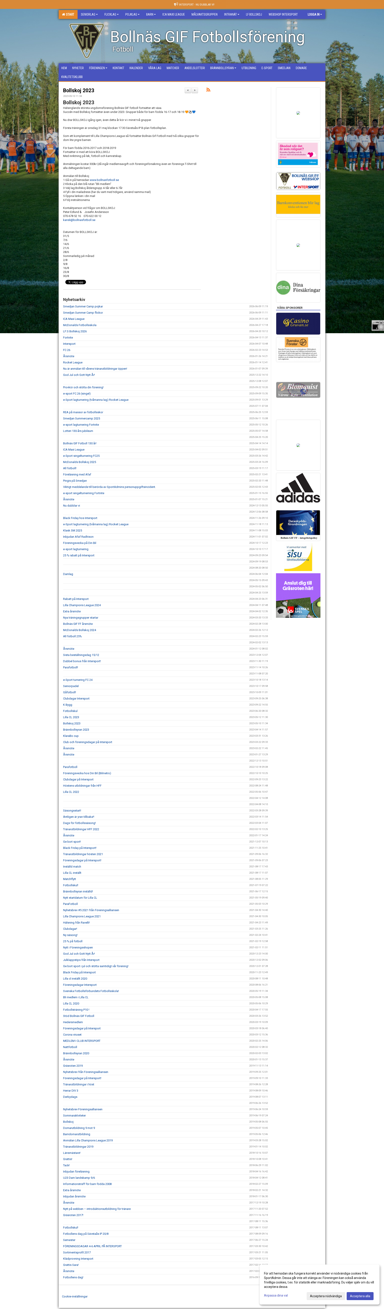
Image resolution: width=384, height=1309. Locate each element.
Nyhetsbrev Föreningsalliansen (82, 1109)
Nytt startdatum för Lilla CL (80, 897)
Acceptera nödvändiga (326, 1296)
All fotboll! (69, 468)
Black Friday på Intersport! (79, 848)
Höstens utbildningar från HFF (82, 785)
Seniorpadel (71, 686)
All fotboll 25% (72, 636)
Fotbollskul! (70, 885)
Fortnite (68, 337)
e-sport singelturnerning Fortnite (83, 493)
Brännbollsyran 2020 (76, 1053)
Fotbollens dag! (73, 1277)
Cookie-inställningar (75, 1296)
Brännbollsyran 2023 (76, 729)
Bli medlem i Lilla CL (75, 997)
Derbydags (70, 1097)
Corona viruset (72, 1034)
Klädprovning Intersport (78, 1258)
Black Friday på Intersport (79, 972)
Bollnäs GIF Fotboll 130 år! (79, 443)
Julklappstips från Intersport (81, 960)
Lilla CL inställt (72, 872)
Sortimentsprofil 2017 (77, 1252)
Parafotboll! (70, 667)
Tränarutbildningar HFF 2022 (81, 829)
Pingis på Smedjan (75, 480)
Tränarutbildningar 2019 (78, 1146)
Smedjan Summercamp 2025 (81, 418)
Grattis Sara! (71, 1265)
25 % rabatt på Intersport (78, 555)
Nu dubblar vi (71, 505)
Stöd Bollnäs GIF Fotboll (78, 1016)
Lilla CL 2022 (71, 792)
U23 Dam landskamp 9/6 (79, 1177)
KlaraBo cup (71, 736)
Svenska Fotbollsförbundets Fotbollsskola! (91, 991)
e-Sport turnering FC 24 (78, 680)
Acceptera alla (360, 1296)
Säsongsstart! (72, 810)
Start (69, 14)
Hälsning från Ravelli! (76, 922)
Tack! (66, 1165)
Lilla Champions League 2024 (82, 605)
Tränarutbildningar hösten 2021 (83, 854)
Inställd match (72, 866)
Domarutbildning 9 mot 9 (79, 1128)
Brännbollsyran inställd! (78, 891)
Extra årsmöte (72, 611)
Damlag (68, 574)
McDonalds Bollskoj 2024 (79, 630)
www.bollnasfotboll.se (104, 180)
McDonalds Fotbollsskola (79, 325)
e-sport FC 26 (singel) (77, 393)
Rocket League (72, 362)
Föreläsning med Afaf (77, 474)
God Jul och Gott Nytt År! (79, 375)
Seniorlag (88, 14)
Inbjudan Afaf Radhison (78, 536)
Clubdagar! (70, 928)
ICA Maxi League (73, 319)
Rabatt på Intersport (76, 599)
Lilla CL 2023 (71, 717)
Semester (69, 1240)
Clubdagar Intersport (76, 698)
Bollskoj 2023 (78, 91)
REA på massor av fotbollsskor (83, 412)
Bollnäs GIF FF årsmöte (78, 623)
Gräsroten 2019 (73, 1065)
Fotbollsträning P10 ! (76, 1009)
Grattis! (67, 1159)
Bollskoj (68, 1121)
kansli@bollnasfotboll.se (79, 220)
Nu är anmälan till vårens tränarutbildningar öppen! (95, 368)
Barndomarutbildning (76, 1134)
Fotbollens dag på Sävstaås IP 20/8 (85, 1233)
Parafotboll (70, 767)
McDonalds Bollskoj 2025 (79, 462)
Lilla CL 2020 (71, 1003)
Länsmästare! (71, 1153)
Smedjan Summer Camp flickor (83, 312)
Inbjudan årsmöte (74, 1196)
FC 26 (66, 350)
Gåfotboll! (69, 692)
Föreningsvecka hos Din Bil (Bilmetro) (87, 773)
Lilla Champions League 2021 (82, 916)
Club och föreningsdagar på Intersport (87, 742)
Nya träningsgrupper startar (80, 617)
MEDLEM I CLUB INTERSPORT (81, 1040)
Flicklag (110, 14)
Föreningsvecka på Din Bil (79, 543)
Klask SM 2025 (72, 530)
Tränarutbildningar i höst (78, 1084)
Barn (149, 14)
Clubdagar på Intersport (78, 779)
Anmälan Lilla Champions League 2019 (88, 1140)
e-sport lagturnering (75, 549)
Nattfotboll (70, 1047)
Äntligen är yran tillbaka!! (78, 816)
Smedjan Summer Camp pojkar (83, 306)
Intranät (230, 14)
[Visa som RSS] (208, 90)
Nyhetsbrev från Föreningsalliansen (85, 1072)
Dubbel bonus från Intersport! (82, 661)
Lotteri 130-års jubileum (78, 431)
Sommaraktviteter (74, 1115)
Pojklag (131, 14)
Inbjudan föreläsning (76, 1171)
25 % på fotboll (72, 941)
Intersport (69, 343)
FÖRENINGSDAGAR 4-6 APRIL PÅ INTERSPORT (92, 1246)
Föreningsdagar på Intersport (82, 1028)
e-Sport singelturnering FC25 (81, 455)
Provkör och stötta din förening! (83, 387)
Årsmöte (68, 356)
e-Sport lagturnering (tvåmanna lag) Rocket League (95, 399)
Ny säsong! (70, 935)
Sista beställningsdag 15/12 (81, 655)
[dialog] (320, 1285)
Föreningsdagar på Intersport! (82, 860)
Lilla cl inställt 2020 (75, 978)
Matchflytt (69, 879)
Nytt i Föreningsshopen (78, 947)
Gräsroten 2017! (73, 1215)
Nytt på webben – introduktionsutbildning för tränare (97, 1209)
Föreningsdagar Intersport (80, 984)
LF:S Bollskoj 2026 (75, 331)
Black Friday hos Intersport (80, 518)
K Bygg (67, 704)
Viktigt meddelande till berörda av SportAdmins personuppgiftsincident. (109, 487)
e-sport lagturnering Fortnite (81, 424)
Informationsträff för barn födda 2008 (87, 1184)
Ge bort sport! (72, 841)
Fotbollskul (70, 711)
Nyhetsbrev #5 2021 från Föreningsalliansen (91, 910)
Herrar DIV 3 (70, 1090)
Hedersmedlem (73, 1022)
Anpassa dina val (276, 1295)
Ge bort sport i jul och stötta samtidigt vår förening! (95, 966)
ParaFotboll (70, 904)
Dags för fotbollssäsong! (79, 823)
